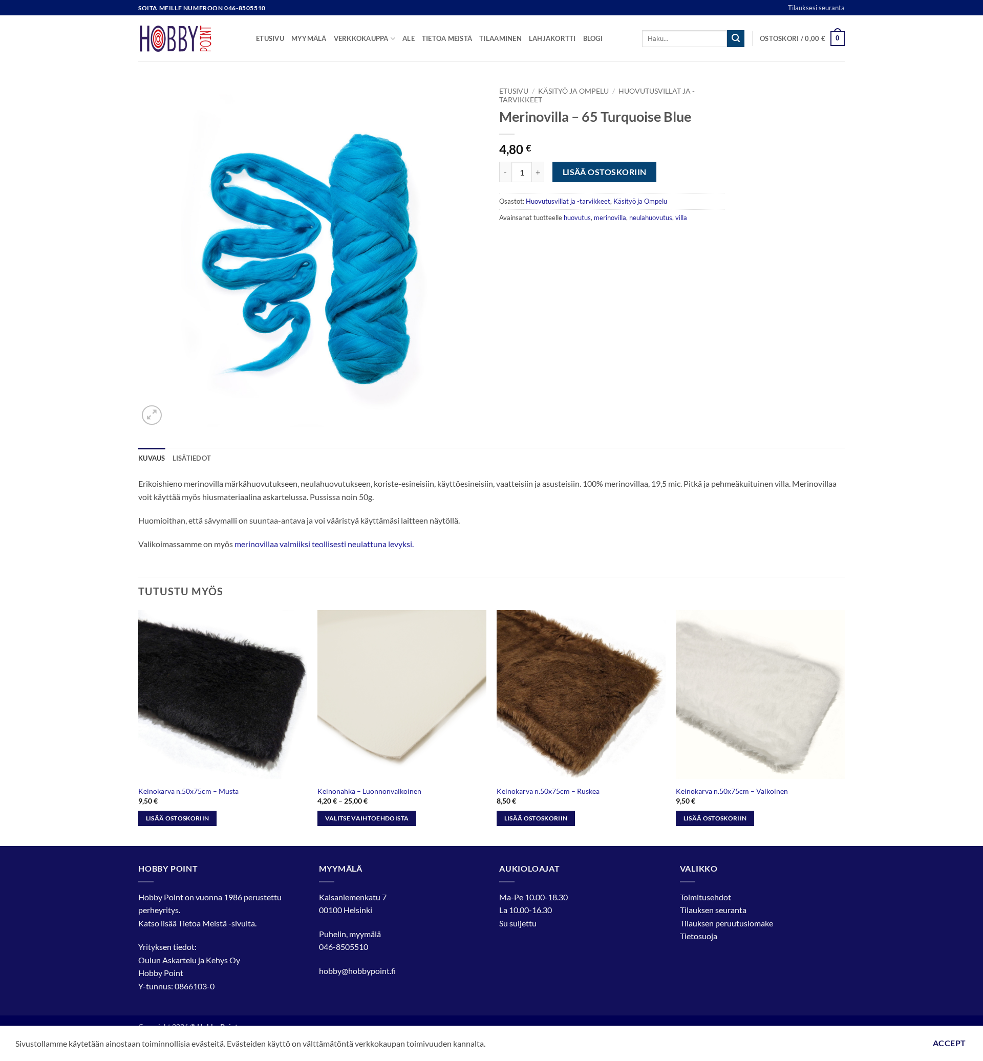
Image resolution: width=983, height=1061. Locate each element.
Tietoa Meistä (202, 923)
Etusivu (270, 38)
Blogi (593, 38)
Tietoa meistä (447, 38)
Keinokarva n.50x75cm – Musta (188, 791)
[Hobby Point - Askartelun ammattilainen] (189, 38)
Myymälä (309, 38)
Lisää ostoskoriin (605, 172)
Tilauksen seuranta (713, 910)
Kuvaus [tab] (151, 458)
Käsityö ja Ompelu (573, 91)
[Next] (844, 727)
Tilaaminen (500, 38)
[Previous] (138, 727)
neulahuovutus (650, 217)
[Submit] (735, 39)
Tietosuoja (698, 936)
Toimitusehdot (705, 897)
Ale (408, 38)
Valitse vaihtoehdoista (367, 818)
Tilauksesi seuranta (816, 8)
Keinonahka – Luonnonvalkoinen (369, 791)
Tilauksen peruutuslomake (726, 923)
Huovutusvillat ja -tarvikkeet (568, 201)
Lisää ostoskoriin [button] (177, 818)
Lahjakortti (552, 38)
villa (681, 217)
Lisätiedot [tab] (192, 458)
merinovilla (610, 217)
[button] (802, 39)
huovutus (577, 217)
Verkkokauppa (361, 38)
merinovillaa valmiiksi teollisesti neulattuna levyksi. (324, 544)
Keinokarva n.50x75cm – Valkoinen (732, 791)
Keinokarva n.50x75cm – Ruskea (548, 791)
